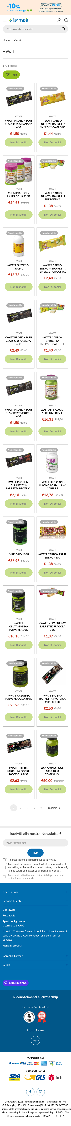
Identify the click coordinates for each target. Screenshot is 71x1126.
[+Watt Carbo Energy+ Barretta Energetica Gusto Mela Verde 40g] (52, 243)
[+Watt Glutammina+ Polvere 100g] (19, 601)
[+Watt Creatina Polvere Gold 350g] (19, 674)
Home (6, 40)
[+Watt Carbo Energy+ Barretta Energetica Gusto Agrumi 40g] (52, 99)
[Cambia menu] (5, 20)
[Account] (59, 20)
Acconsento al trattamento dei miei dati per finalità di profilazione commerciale (36, 877)
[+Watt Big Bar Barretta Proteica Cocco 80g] (52, 674)
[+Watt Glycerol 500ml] (19, 243)
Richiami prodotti (12, 945)
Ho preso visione (32, 859)
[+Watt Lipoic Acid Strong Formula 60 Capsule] (52, 460)
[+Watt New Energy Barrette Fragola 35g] (52, 601)
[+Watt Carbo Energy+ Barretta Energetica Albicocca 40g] (52, 171)
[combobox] (35, 29)
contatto (7, 939)
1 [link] (13, 807)
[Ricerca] (63, 29)
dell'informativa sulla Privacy (41, 859)
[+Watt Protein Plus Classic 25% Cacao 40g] (19, 316)
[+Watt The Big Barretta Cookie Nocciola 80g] (19, 746)
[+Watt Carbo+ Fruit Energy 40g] (52, 532)
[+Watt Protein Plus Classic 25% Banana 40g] (19, 99)
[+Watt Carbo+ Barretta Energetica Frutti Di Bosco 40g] (52, 316)
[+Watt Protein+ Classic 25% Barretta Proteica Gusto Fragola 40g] (19, 460)
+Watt (18, 116)
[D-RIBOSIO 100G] (19, 532)
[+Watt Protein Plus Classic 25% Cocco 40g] (19, 388)
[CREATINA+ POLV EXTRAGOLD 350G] (19, 171)
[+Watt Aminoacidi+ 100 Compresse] (52, 388)
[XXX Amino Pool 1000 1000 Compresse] (52, 746)
